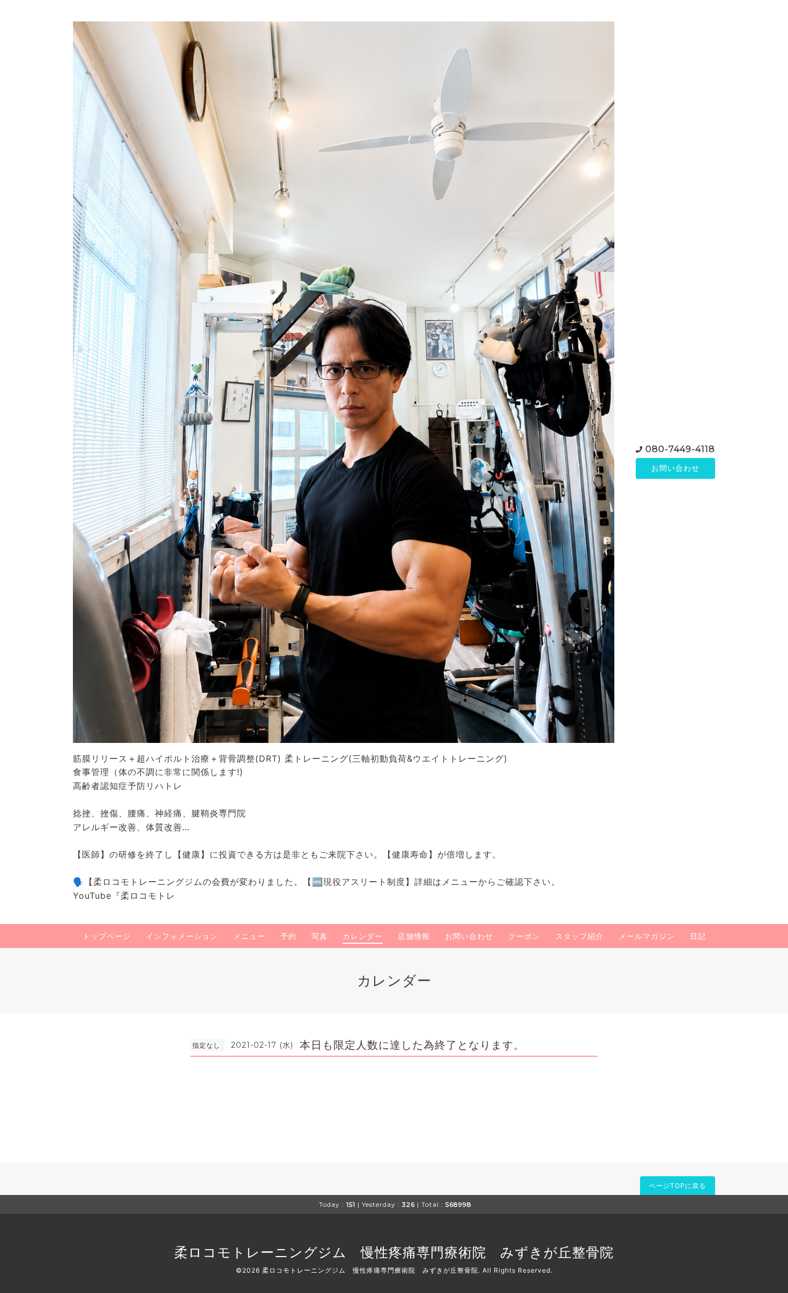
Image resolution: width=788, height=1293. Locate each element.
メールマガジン (647, 936)
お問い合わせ (675, 467)
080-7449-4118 (680, 449)
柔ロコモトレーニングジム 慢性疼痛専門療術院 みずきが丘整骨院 (394, 1252)
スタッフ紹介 (579, 936)
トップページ (107, 936)
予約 (288, 936)
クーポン (524, 936)
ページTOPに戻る (677, 1186)
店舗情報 (414, 936)
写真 (319, 936)
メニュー (249, 936)
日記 (698, 936)
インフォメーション (182, 936)
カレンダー (363, 936)
